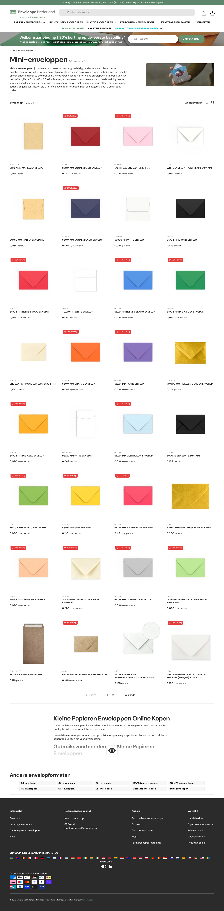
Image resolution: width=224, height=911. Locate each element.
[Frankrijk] (60, 858)
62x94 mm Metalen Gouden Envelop (189, 527)
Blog (134, 836)
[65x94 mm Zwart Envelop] (190, 209)
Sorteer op (16, 102)
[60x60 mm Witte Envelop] (138, 209)
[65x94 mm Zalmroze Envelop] (33, 569)
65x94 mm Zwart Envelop (182, 239)
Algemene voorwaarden (201, 824)
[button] (212, 13)
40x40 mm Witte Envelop (77, 311)
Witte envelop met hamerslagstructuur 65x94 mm (134, 676)
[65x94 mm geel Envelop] (86, 497)
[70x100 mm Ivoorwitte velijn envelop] (86, 569)
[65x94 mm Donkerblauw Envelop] (86, 209)
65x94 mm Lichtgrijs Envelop (132, 599)
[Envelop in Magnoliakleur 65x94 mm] (33, 353)
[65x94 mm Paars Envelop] (138, 353)
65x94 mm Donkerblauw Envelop (82, 239)
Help (12, 836)
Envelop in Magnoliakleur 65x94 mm (32, 383)
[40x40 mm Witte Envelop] (86, 281)
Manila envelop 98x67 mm (26, 674)
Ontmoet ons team (142, 830)
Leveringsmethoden (21, 824)
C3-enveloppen (29, 783)
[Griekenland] (66, 858)
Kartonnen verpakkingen (137, 22)
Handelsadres (195, 818)
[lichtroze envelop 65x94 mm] (138, 137)
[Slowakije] (177, 858)
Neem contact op (74, 818)
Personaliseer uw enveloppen (148, 818)
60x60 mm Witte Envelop (129, 239)
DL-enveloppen (104, 788)
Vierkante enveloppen (144, 788)
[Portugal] (152, 858)
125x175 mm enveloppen (182, 783)
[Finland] (54, 858)
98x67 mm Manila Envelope (26, 167)
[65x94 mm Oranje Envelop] (86, 353)
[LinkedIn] (110, 866)
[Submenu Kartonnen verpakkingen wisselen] (156, 22)
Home (12, 50)
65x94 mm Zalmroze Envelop (27, 599)
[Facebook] (102, 866)
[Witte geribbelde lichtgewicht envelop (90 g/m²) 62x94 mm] (190, 644)
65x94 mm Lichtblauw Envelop (133, 455)
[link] (90, 695)
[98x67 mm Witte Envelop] (86, 425)
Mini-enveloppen (179, 788)
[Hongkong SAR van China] (79, 858)
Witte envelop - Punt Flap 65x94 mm (189, 167)
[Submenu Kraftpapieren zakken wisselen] (192, 22)
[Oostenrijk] (140, 858)
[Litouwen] (115, 858)
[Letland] (109, 858)
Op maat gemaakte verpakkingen (136, 28)
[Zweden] (208, 858)
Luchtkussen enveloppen (66, 22)
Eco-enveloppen (73, 28)
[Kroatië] (103, 858)
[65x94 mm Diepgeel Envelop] (33, 425)
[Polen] (146, 858)
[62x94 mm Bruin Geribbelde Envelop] (86, 644)
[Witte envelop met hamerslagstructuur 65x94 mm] (138, 644)
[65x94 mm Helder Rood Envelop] (33, 281)
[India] (91, 858)
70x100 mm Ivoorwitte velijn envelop (80, 601)
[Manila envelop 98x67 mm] (33, 644)
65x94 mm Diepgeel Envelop (27, 455)
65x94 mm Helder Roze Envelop (133, 527)
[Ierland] (85, 858)
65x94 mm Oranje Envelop (78, 383)
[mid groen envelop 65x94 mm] (33, 497)
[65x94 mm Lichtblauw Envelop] (138, 425)
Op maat (136, 824)
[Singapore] (165, 858)
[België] (23, 858)
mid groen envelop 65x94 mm (28, 527)
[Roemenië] (158, 858)
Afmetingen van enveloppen (25, 830)
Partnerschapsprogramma (146, 842)
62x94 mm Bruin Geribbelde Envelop (84, 674)
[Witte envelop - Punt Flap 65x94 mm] (190, 137)
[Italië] (97, 858)
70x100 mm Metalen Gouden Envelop (190, 383)
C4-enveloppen (66, 783)
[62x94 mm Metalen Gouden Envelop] (190, 497)
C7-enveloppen (66, 788)
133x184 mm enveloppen (145, 783)
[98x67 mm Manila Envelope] (33, 137)
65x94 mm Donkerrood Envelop (82, 167)
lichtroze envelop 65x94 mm (132, 167)
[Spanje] (183, 858)
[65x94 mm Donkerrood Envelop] (86, 137)
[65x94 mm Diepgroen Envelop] (190, 281)
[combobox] (127, 12)
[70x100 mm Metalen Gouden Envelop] (190, 353)
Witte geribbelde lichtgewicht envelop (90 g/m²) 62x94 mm (186, 676)
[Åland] (11, 858)
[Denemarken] (35, 858)
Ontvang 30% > (192, 38)
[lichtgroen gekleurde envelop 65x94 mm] (190, 569)
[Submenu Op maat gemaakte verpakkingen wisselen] (161, 28)
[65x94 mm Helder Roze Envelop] (138, 497)
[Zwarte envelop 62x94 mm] (190, 425)
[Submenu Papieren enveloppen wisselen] (44, 22)
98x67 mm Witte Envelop (77, 455)
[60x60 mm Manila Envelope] (33, 209)
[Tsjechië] (189, 858)
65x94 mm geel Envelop (76, 527)
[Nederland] (122, 858)
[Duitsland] (42, 858)
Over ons (15, 818)
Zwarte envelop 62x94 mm (183, 455)
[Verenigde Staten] (201, 858)
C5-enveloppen (104, 783)
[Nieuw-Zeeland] (128, 858)
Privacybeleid (195, 830)
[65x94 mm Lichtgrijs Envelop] (138, 569)
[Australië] (17, 858)
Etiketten (203, 22)
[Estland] (48, 858)
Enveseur (90, 900)
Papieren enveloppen (28, 22)
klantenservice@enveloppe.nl (80, 828)
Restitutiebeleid (197, 842)
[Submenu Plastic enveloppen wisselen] (115, 22)
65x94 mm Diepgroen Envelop (185, 311)
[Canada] (29, 858)
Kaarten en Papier (99, 28)
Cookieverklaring (197, 836)
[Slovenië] (171, 858)
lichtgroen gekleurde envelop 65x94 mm (187, 601)
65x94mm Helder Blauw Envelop (134, 311)
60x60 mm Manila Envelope (27, 239)
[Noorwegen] (134, 858)
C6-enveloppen (29, 788)
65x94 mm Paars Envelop (129, 383)
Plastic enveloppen (99, 22)
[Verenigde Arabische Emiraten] (195, 858)
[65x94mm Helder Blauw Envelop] (138, 281)
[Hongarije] (72, 858)
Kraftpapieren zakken (175, 22)
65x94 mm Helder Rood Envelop (29, 311)
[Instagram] (106, 866)
